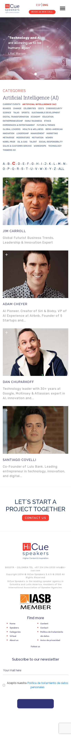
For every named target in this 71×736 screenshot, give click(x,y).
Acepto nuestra (37, 685)
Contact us (35, 518)
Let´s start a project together (35, 505)
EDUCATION (47, 117)
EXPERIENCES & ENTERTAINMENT (19, 125)
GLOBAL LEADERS (12, 129)
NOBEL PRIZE (9, 142)
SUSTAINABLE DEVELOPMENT (46, 112)
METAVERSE (8, 137)
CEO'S (41, 108)
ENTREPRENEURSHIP (13, 121)
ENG (45, 5)
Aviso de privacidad (50, 640)
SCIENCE (7, 112)
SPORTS (25, 112)
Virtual (13, 636)
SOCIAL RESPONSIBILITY (51, 142)
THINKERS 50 (9, 150)
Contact (44, 628)
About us (14, 640)
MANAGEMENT (37, 133)
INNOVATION (8, 133)
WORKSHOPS (40, 146)
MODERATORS (23, 137)
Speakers (14, 628)
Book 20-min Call (42, 12)
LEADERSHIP (22, 133)
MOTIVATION (37, 137)
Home (12, 623)
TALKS (16, 112)
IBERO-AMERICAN (54, 129)
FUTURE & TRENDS (46, 125)
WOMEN (49, 137)
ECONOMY (35, 117)
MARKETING (52, 133)
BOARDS (7, 108)
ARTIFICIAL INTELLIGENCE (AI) (39, 104)
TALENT (33, 142)
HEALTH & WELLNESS (33, 129)
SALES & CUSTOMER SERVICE (17, 146)
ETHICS (47, 121)
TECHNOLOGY (55, 146)
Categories (15, 632)
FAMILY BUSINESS (33, 121)
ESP (38, 5)
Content (44, 623)
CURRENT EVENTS (11, 104)
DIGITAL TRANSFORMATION (16, 117)
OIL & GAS (22, 142)
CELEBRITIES (29, 108)
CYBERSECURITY (54, 108)
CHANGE (17, 108)
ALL (61, 169)
